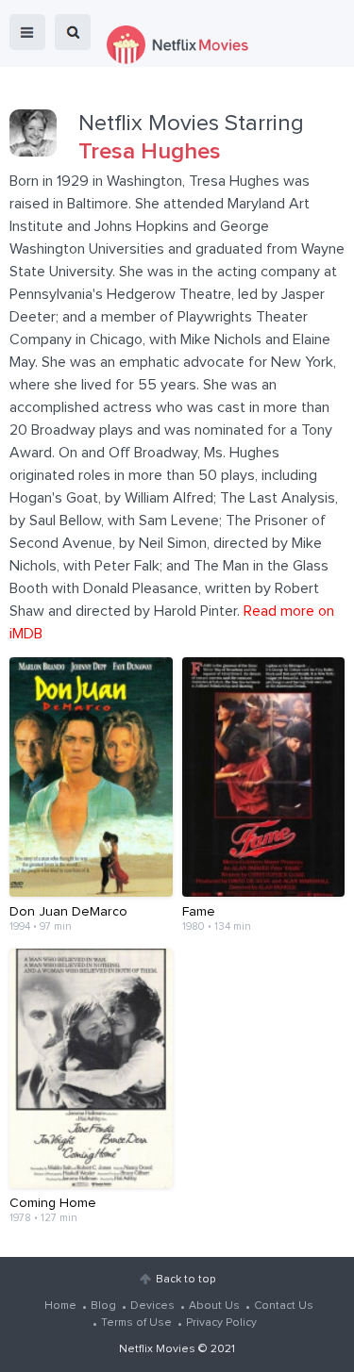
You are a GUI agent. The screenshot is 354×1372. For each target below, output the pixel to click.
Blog (103, 1306)
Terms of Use (136, 1323)
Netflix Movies (157, 1349)
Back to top (185, 1279)
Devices (152, 1306)
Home (60, 1306)
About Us (214, 1306)
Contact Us (283, 1306)
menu (27, 32)
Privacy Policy (221, 1323)
